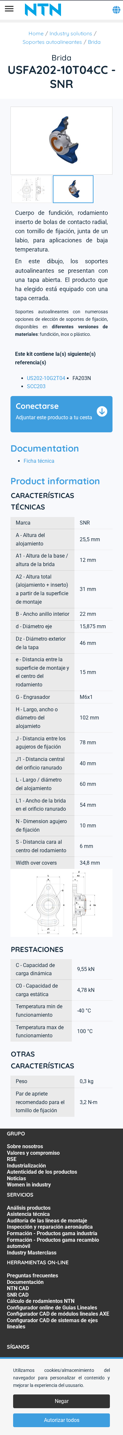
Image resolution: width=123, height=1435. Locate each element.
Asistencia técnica (28, 1214)
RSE (11, 1159)
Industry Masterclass (31, 1253)
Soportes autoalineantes (52, 42)
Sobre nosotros (25, 1146)
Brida (94, 42)
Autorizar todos (61, 1420)
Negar (62, 1401)
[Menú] (9, 9)
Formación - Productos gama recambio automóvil (53, 1243)
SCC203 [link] (36, 386)
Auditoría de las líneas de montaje (47, 1221)
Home (36, 33)
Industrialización (26, 1166)
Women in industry (29, 1185)
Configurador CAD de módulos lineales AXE (58, 1314)
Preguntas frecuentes (32, 1275)
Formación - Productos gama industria (52, 1233)
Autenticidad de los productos (42, 1172)
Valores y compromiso (33, 1153)
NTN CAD (18, 1288)
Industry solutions (71, 33)
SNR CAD (18, 1295)
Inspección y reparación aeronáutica (50, 1227)
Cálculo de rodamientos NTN (40, 1301)
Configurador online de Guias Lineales (52, 1308)
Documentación (25, 1282)
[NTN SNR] (43, 9)
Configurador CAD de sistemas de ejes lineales (52, 1323)
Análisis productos (29, 1208)
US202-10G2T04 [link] (46, 378)
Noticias (16, 1178)
